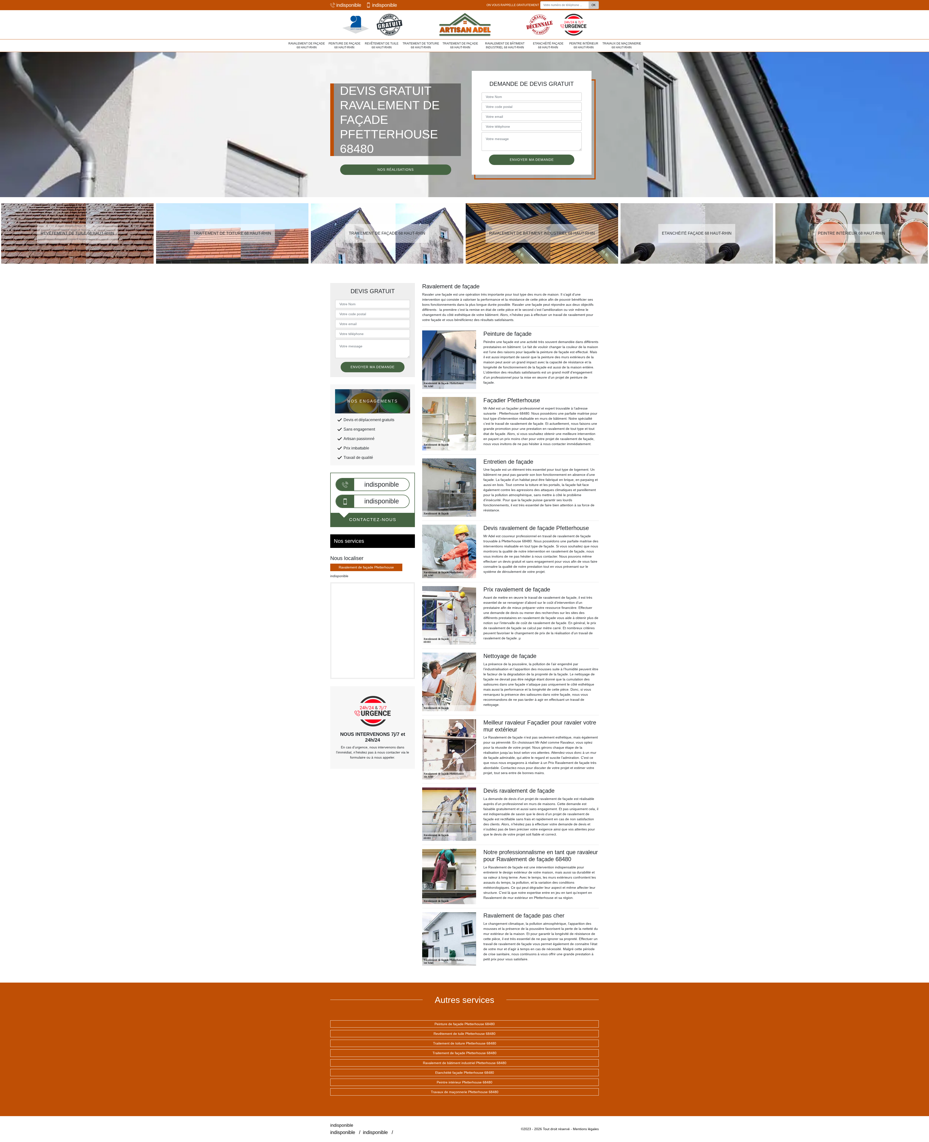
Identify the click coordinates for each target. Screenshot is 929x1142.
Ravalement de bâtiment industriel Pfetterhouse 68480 (464, 1063)
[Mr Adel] (464, 25)
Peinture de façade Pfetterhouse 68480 (465, 1024)
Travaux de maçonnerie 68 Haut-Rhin (621, 45)
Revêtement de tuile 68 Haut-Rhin (381, 45)
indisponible (348, 5)
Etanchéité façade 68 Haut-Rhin (548, 45)
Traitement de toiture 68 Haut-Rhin (421, 45)
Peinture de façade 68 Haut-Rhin (344, 45)
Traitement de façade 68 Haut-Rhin (460, 45)
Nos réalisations (395, 170)
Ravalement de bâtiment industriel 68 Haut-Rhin (504, 45)
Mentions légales (586, 1129)
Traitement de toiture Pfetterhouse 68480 (464, 1043)
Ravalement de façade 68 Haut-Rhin (306, 45)
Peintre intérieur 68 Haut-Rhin (583, 45)
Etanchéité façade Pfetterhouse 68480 (464, 1073)
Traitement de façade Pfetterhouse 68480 (464, 1053)
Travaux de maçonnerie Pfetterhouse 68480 (464, 1092)
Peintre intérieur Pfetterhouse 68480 (464, 1082)
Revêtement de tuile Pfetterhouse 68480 (464, 1034)
